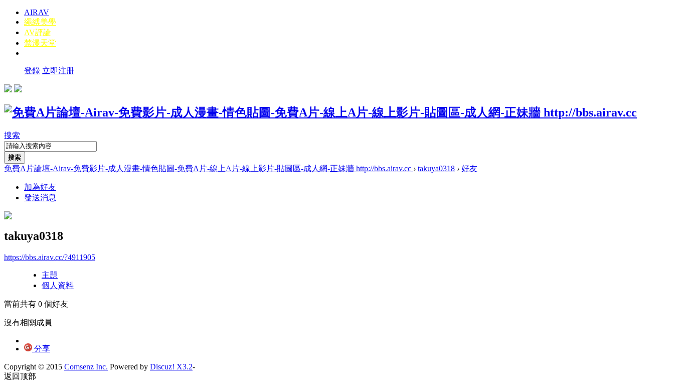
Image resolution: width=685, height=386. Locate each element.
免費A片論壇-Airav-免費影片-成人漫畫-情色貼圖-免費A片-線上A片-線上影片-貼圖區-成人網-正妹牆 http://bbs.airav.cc (208, 168)
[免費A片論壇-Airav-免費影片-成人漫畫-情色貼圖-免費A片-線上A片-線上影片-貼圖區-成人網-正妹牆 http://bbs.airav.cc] (320, 112)
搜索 (12, 135)
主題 (50, 275)
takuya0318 (436, 168)
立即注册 (58, 70)
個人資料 (58, 285)
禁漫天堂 (40, 43)
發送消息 (40, 197)
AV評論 (37, 32)
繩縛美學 (40, 22)
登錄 (32, 70)
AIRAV (36, 12)
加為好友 (40, 187)
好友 (469, 168)
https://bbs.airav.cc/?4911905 (49, 257)
